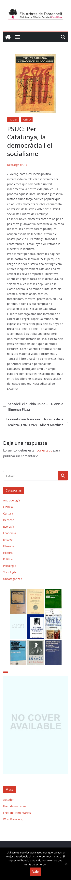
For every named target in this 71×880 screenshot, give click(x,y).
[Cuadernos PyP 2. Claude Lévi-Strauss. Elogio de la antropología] (18, 591)
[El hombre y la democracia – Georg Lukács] (35, 642)
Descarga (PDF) (17, 165)
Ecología (8, 526)
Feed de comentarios (17, 813)
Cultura (8, 513)
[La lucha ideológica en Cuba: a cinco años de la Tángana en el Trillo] (35, 725)
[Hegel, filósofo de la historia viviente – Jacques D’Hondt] (53, 642)
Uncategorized (12, 579)
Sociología (9, 572)
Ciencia (8, 507)
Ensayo (7, 539)
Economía (9, 533)
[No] (66, 864)
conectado (44, 450)
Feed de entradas (14, 806)
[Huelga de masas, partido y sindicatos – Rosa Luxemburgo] (35, 617)
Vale (35, 871)
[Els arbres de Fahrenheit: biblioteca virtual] (8, 37)
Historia (13, 119)
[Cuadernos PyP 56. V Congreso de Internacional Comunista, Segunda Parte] (18, 642)
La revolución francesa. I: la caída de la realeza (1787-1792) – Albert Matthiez (34, 422)
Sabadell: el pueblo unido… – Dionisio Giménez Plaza (35, 407)
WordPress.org (12, 819)
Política (26, 119)
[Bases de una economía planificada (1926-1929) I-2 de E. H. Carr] (18, 617)
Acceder (8, 800)
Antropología (11, 500)
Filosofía (8, 546)
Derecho (8, 520)
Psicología (9, 566)
